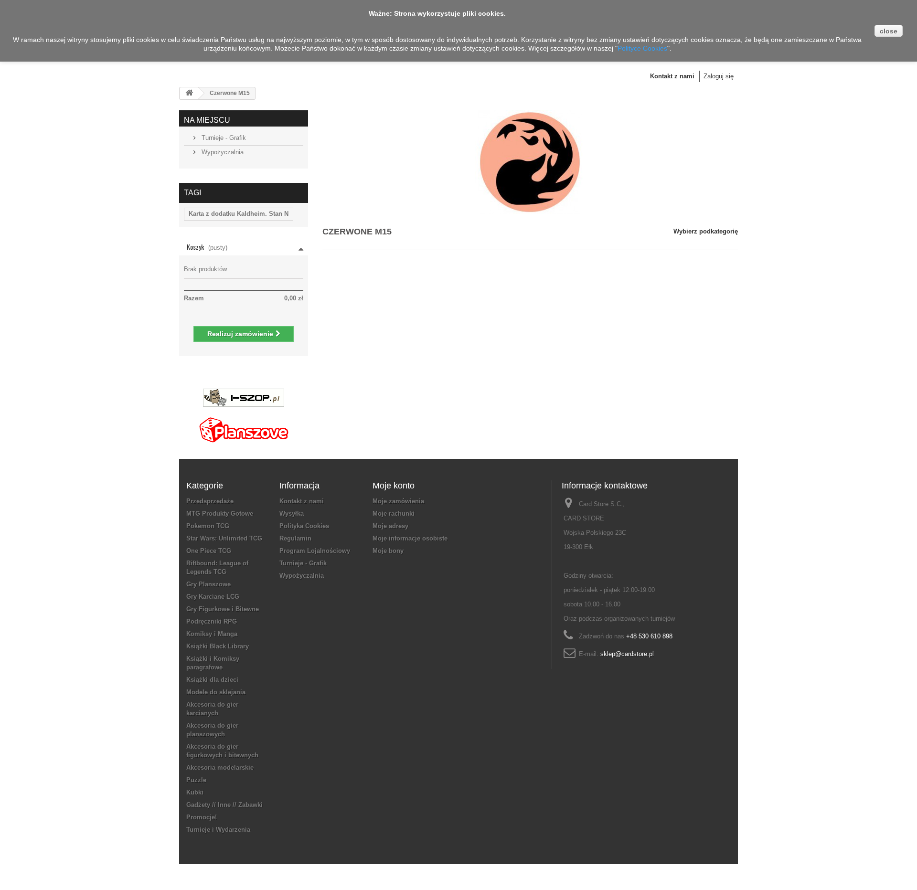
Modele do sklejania (215, 692)
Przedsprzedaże (210, 501)
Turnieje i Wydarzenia (218, 829)
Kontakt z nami (672, 76)
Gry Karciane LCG (212, 596)
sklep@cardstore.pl (627, 653)
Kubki (194, 792)
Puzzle (196, 780)
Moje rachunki (394, 513)
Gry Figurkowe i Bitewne (222, 609)
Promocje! (201, 817)
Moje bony (388, 550)
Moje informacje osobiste (410, 538)
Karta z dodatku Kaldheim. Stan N (238, 213)
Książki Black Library (217, 646)
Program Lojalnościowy (314, 550)
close (888, 31)
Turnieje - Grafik (223, 137)
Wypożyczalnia (222, 152)
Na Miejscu (207, 120)
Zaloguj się (719, 76)
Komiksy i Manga (211, 633)
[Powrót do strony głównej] (189, 93)
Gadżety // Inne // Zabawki (224, 804)
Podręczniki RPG (211, 621)
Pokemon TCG (207, 526)
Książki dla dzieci (212, 679)
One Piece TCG (208, 550)
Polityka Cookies (304, 526)
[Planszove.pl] (243, 426)
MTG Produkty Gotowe (219, 513)
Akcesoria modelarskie (220, 767)
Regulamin (295, 538)
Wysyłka (291, 513)
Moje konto (394, 485)
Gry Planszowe (208, 584)
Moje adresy (390, 526)
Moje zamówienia (398, 501)
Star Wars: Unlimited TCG (224, 538)
